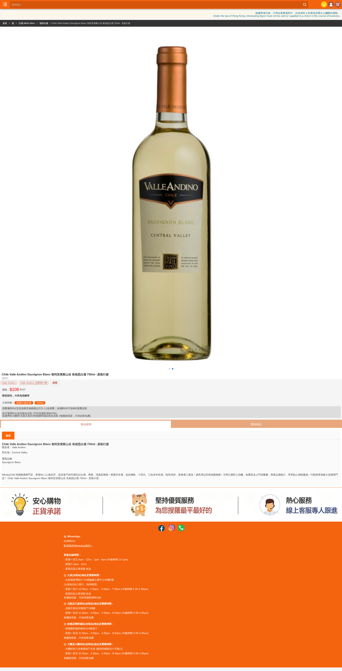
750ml (40, 402)
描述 (8, 435)
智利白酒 (44, 23)
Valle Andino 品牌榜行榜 (33, 382)
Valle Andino (9, 382)
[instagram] (171, 530)
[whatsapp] (181, 530)
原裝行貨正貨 (23, 402)
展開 (54, 382)
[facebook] (161, 530)
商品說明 (86, 424)
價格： (6, 389)
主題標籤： (8, 402)
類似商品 (256, 424)
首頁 (5, 23)
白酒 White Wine (27, 23)
